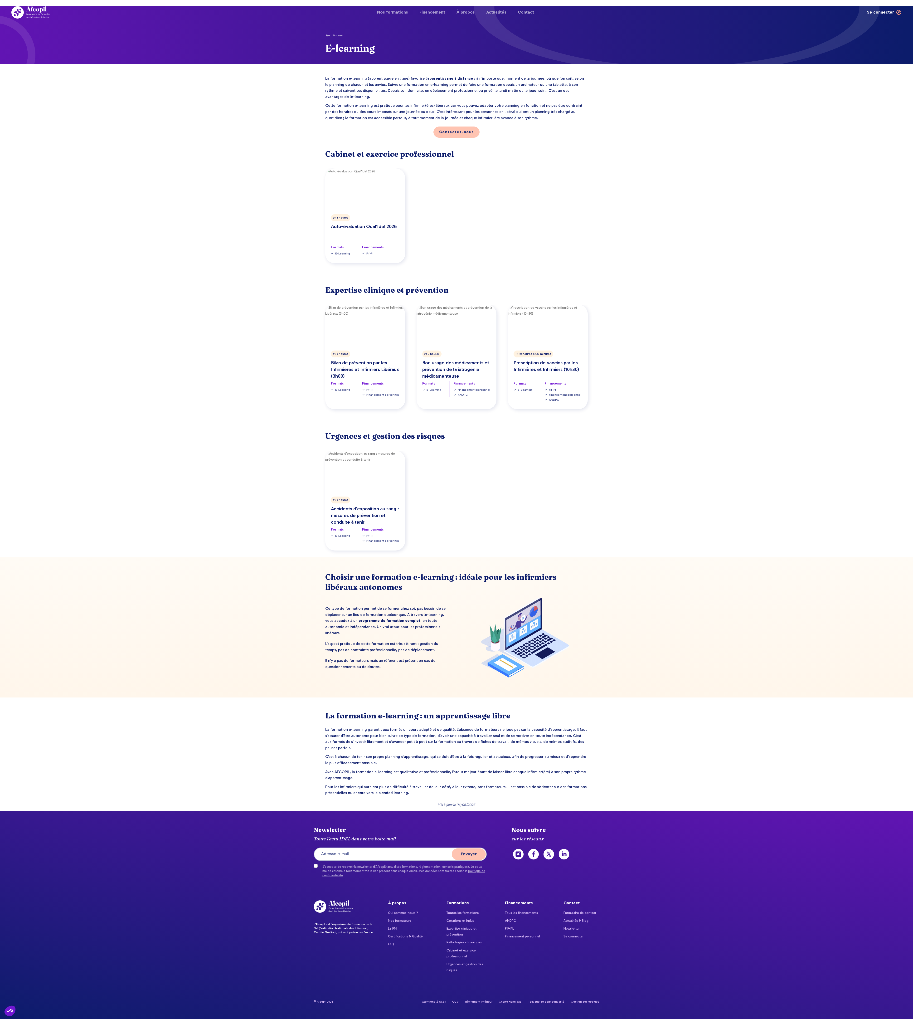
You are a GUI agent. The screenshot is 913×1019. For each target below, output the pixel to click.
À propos (465, 12)
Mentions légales (434, 1001)
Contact (526, 12)
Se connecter (573, 936)
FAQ (391, 944)
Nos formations (392, 12)
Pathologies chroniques (464, 942)
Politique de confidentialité (546, 1001)
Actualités (496, 12)
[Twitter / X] (548, 854)
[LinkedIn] (564, 854)
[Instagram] (518, 854)
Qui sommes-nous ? (403, 913)
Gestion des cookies (585, 1001)
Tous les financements (521, 913)
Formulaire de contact (579, 913)
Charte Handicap (510, 1001)
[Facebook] (533, 854)
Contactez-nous (456, 132)
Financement (432, 12)
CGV (455, 1001)
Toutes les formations (463, 913)
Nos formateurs (399, 921)
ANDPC (510, 921)
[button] (10, 1011)
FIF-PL (509, 928)
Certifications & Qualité (405, 936)
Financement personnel (522, 936)
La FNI (392, 928)
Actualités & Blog (575, 921)
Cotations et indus (460, 921)
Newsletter (571, 928)
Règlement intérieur (478, 1001)
